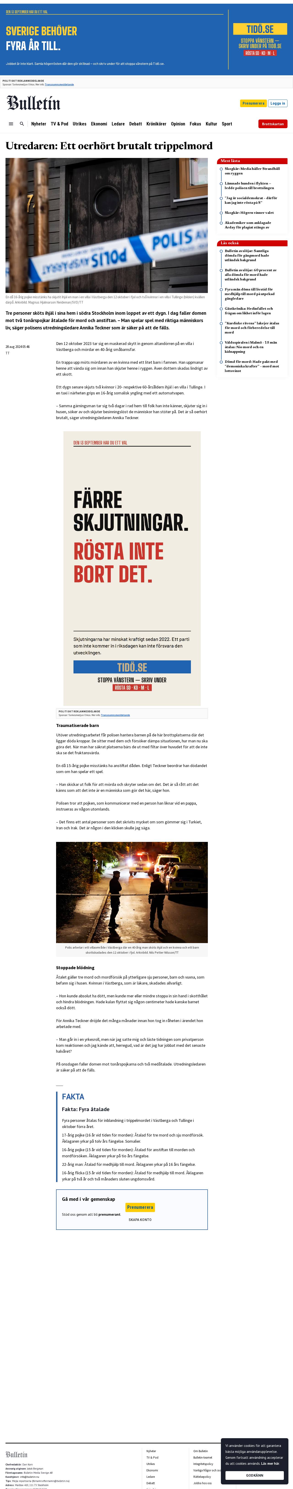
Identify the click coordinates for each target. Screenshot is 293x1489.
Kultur (211, 124)
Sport (227, 124)
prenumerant (109, 1214)
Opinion (178, 124)
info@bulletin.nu (29, 1476)
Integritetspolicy (203, 1464)
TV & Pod (59, 124)
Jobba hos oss (202, 1483)
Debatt (135, 124)
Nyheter (38, 124)
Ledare (118, 124)
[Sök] (21, 123)
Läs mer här (270, 1463)
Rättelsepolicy (202, 1477)
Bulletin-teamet (202, 1457)
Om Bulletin (200, 1451)
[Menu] (10, 123)
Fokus (195, 124)
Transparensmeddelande (59, 84)
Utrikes (80, 124)
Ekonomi (99, 124)
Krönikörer (156, 124)
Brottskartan (273, 124)
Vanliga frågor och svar (207, 1470)
